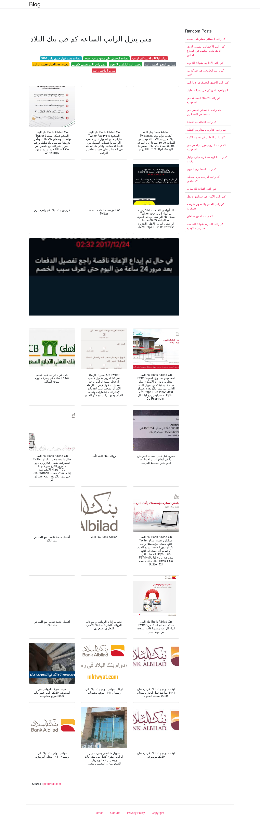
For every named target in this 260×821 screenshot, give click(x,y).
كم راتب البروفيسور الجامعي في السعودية (206, 147)
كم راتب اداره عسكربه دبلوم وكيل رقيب (207, 159)
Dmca (99, 813)
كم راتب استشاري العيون (202, 169)
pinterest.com (52, 784)
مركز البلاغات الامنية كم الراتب (149, 58)
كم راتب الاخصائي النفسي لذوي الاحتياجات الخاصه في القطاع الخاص (206, 50)
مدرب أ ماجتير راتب (104, 70)
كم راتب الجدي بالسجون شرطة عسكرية (205, 206)
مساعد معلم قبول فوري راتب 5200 (61, 58)
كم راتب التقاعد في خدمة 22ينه (206, 137)
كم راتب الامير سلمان (200, 216)
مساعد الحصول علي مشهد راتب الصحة (106, 58)
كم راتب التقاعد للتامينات (201, 189)
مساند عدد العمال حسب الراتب (50, 64)
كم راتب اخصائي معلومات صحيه (206, 39)
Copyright (158, 813)
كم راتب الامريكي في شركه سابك (207, 90)
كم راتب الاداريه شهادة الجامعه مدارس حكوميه (205, 226)
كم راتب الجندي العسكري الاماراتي (208, 82)
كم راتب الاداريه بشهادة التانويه (205, 63)
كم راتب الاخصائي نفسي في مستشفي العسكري (204, 112)
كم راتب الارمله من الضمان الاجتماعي (203, 179)
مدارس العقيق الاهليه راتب (160, 64)
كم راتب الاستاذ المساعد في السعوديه (203, 100)
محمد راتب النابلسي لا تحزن (125, 64)
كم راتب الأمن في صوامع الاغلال (206, 196)
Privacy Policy (136, 813)
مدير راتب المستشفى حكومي (89, 64)
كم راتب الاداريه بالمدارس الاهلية (206, 129)
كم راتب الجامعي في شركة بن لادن (205, 72)
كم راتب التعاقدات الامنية (202, 122)
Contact (115, 813)
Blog (35, 3)
